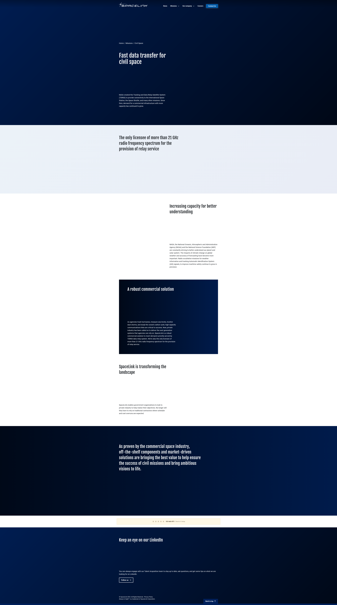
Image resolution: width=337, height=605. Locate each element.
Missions (173, 6)
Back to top (209, 601)
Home (121, 43)
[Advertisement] (168, 27)
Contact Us (212, 6)
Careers (200, 6)
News (165, 6)
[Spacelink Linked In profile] (120, 591)
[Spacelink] (133, 4)
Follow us (125, 580)
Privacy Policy (148, 597)
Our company (187, 6)
